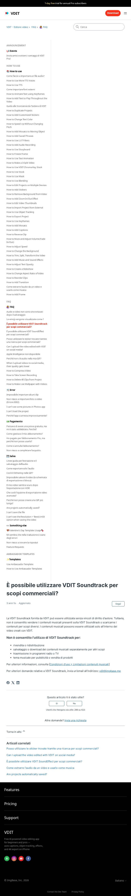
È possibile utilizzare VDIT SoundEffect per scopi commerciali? (25, 333)
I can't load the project (17, 411)
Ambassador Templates (20, 554)
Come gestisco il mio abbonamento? (24, 433)
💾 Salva (10, 456)
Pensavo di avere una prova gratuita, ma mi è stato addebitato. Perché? (26, 428)
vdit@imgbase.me (110, 671)
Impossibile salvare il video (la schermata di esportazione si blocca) (26, 479)
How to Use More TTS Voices (20, 80)
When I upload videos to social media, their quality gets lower (25, 364)
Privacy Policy (78, 892)
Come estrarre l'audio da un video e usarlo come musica (23, 288)
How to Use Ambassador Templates (24, 568)
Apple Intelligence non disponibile (23, 354)
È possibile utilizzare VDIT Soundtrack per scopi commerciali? (26, 325)
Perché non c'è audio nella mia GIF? (23, 358)
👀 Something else (16, 525)
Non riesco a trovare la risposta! (22, 542)
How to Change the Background (22, 251)
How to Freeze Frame (17, 153)
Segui (118, 603)
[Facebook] (8, 682)
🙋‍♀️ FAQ (43, 27)
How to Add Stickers (16, 189)
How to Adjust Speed (16, 246)
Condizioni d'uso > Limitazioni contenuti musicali (79, 664)
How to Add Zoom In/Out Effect (22, 198)
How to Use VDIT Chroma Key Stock (24, 167)
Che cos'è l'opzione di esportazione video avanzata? (26, 494)
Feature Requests (15, 546)
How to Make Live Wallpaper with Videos (26, 384)
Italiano (120, 880)
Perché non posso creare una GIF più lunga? (24, 502)
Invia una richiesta (75, 720)
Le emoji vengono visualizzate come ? (25, 319)
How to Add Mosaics (16, 225)
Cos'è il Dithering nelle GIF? (19, 472)
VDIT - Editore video (17, 27)
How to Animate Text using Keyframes (25, 93)
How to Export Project (17, 216)
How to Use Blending (17, 180)
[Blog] (6, 858)
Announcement (16, 45)
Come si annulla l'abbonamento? (22, 445)
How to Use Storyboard (18, 149)
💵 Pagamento (14, 421)
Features (11, 789)
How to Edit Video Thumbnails (21, 203)
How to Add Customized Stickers (22, 114)
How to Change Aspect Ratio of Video (24, 273)
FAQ (34, 27)
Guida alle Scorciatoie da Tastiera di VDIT (26, 106)
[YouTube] (21, 858)
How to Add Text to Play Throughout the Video (26, 100)
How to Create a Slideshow (19, 268)
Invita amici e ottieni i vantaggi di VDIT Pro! (25, 57)
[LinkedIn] (17, 682)
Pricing (10, 803)
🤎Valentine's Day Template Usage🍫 (25, 530)
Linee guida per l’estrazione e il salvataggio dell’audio (21, 462)
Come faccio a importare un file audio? (25, 75)
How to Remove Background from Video (26, 194)
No (74, 703)
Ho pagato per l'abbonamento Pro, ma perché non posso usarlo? (25, 440)
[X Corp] (12, 682)
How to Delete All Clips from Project (23, 379)
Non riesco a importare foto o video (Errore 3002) (24, 400)
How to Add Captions (17, 229)
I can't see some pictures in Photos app (25, 406)
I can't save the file (15, 512)
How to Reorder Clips (16, 277)
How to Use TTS (14, 85)
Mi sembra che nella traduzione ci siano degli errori (25, 536)
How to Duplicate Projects (19, 110)
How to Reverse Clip (16, 234)
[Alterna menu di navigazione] (125, 13)
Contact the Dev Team (57, 892)
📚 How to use (14, 71)
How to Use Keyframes (17, 221)
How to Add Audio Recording (20, 144)
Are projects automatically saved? (23, 507)
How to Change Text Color (19, 119)
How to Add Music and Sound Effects (24, 259)
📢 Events (11, 50)
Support (11, 817)
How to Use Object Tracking (20, 212)
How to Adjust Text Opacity (20, 264)
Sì (57, 703)
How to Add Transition (17, 282)
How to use (13, 65)
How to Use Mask (15, 176)
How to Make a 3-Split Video (20, 162)
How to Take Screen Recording (21, 375)
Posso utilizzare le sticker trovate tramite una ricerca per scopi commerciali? (26, 340)
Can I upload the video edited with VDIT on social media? (26, 348)
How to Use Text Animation (20, 158)
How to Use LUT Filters (17, 140)
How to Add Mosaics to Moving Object (25, 131)
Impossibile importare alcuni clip (22, 394)
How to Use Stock (15, 171)
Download (113, 13)
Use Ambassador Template (19, 564)
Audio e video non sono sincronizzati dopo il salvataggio (24, 313)
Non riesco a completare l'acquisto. (23, 450)
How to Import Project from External (24, 207)
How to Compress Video (18, 370)
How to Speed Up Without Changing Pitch (24, 125)
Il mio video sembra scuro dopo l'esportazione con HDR (22, 486)
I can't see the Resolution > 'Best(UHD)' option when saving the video (25, 518)
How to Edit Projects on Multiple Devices (26, 185)
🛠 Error (10, 389)
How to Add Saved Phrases (19, 135)
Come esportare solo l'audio (20, 468)
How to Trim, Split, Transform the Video (25, 255)
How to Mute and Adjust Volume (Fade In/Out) (25, 240)
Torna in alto (14, 731)
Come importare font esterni (20, 89)
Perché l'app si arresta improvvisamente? (26, 415)
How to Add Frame (15, 294)
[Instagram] (14, 858)
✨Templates (13, 559)
